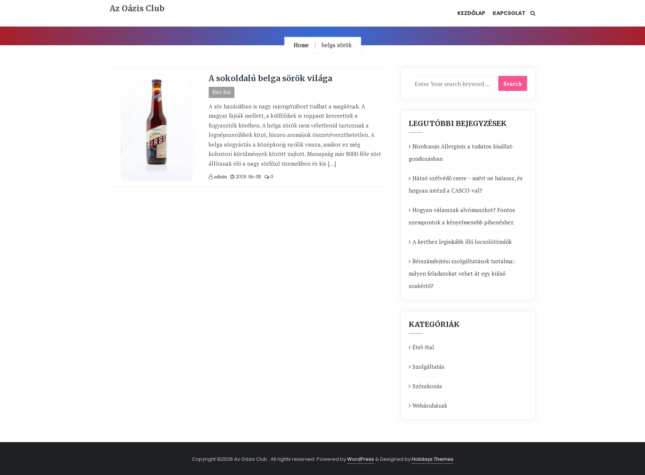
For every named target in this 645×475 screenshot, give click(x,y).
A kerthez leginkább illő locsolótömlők (462, 241)
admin (220, 176)
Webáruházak (429, 405)
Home (301, 45)
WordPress (360, 459)
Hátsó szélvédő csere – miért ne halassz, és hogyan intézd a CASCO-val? (466, 184)
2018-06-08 (247, 176)
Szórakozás (427, 386)
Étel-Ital (221, 92)
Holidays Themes (433, 459)
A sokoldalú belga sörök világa (270, 78)
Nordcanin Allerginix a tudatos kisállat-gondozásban (461, 152)
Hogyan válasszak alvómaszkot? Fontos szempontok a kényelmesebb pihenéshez (462, 216)
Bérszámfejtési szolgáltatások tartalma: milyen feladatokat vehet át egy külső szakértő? (462, 273)
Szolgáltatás (428, 366)
